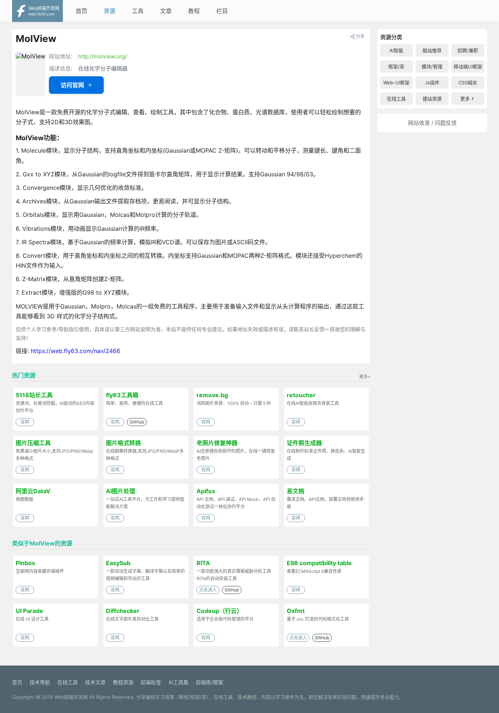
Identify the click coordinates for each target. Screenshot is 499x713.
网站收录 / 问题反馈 (432, 122)
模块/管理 (432, 66)
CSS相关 (467, 82)
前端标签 (151, 682)
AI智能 (396, 50)
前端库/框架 (209, 682)
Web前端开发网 (71, 697)
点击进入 (208, 590)
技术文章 (95, 682)
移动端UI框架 (468, 66)
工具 (138, 11)
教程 (194, 11)
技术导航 (40, 682)
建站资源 (432, 98)
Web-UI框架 (396, 82)
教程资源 (123, 682)
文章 (166, 11)
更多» (364, 376)
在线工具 (396, 98)
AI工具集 (178, 682)
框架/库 (396, 66)
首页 (81, 11)
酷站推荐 (432, 50)
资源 (109, 11)
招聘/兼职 (467, 50)
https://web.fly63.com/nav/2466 (75, 350)
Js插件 (432, 82)
